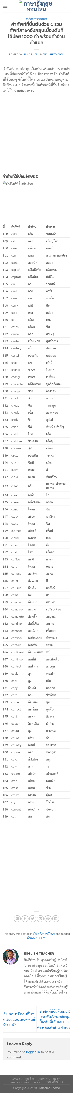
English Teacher (53, 54)
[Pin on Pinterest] (48, 918)
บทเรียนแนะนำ (20, 1082)
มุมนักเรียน (44, 1079)
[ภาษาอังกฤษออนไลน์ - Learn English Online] (36, 6)
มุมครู (56, 1079)
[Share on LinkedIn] (55, 918)
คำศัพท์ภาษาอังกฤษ (36, 19)
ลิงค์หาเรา (38, 1082)
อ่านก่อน (17, 1079)
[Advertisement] (36, 133)
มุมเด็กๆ (30, 1079)
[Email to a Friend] (40, 918)
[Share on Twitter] (32, 918)
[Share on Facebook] (25, 918)
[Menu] (5, 6)
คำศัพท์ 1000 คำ (36, 938)
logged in (33, 1051)
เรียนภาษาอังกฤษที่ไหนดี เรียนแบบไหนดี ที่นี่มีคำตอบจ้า (19, 1019)
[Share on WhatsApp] (17, 918)
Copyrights (54, 1082)
